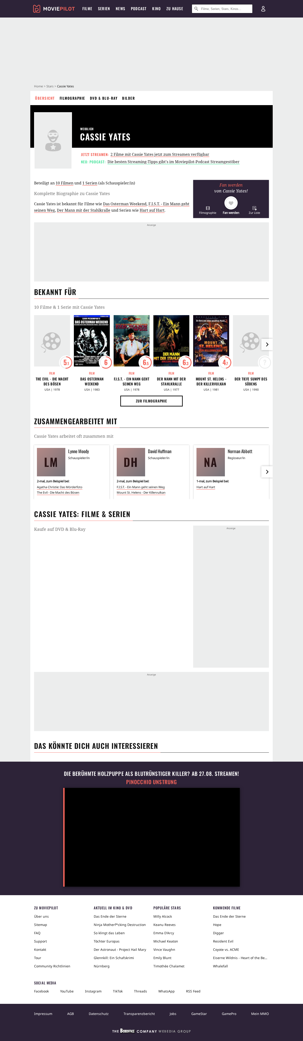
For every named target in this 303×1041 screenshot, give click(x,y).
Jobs (173, 1013)
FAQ (37, 933)
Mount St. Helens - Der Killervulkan (211, 381)
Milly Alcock (162, 916)
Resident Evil (223, 941)
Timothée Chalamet (168, 966)
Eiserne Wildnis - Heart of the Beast (241, 958)
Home (38, 86)
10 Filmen (64, 183)
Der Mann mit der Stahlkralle (83, 210)
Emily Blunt (162, 958)
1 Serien (89, 183)
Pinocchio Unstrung (151, 781)
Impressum (43, 1013)
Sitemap (40, 924)
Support (40, 941)
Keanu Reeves (164, 924)
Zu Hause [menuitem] (174, 8)
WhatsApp (166, 991)
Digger (218, 933)
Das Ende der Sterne (110, 916)
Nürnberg (102, 966)
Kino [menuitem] (156, 8)
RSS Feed (193, 991)
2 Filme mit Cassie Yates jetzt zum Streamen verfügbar (160, 154)
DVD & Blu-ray (104, 98)
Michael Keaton (165, 941)
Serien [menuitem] (104, 8)
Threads (140, 991)
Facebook (41, 991)
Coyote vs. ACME (226, 949)
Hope (217, 924)
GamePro (229, 1013)
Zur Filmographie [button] (151, 400)
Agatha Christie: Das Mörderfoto (59, 487)
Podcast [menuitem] (139, 8)
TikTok (118, 991)
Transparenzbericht (139, 1013)
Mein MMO (260, 1013)
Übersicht (45, 98)
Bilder (128, 98)
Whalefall (220, 966)
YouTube (67, 991)
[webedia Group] (151, 1031)
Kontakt (40, 949)
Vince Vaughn (164, 949)
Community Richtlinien (52, 966)
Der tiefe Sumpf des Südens (251, 381)
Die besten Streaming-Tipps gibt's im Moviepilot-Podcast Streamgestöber (173, 161)
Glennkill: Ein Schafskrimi (114, 958)
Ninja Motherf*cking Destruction (120, 924)
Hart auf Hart (152, 210)
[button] (207, 210)
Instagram (93, 991)
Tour (37, 958)
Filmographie (72, 98)
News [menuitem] (120, 8)
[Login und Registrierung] (263, 9)
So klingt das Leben (109, 933)
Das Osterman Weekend (125, 203)
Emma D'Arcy (163, 933)
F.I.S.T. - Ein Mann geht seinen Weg (131, 381)
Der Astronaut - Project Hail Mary (120, 949)
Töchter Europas (107, 941)
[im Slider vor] (267, 344)
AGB (70, 1013)
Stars (49, 86)
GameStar (199, 1013)
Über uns (41, 916)
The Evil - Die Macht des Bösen (52, 381)
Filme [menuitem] (87, 8)
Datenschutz (99, 1013)
